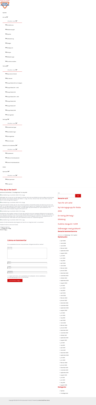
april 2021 (62, 347)
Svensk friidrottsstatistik (13, 162)
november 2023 (64, 275)
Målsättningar (10, 57)
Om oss (4, 17)
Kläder (4, 167)
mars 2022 (63, 322)
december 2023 (64, 273)
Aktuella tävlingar (11, 127)
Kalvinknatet (10, 141)
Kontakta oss (10, 25)
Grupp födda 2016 (11, 101)
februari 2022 (63, 325)
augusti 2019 (63, 375)
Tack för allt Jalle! (65, 203)
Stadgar (9, 43)
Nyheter (5, 12)
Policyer (9, 52)
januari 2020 (63, 365)
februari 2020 (63, 362)
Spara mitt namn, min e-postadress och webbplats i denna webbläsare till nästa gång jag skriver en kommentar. (26, 276)
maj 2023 (62, 290)
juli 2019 (62, 377)
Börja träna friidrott (12, 74)
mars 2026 (63, 243)
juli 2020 (62, 357)
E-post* (9, 266)
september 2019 (64, 372)
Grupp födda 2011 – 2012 (13, 87)
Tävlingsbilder (10, 136)
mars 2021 (63, 350)
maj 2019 (62, 382)
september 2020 (64, 355)
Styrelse (9, 34)
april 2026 (63, 240)
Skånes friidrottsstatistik (13, 158)
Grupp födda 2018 (11, 110)
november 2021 (64, 332)
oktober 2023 (63, 278)
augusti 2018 (63, 385)
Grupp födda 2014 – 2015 (13, 96)
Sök (59, 193)
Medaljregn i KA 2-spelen (71, 235)
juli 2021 (62, 342)
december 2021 (64, 330)
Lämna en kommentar (5, 192)
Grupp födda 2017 (11, 105)
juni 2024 (62, 258)
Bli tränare (9, 78)
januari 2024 (63, 270)
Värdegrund (10, 47)
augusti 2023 (63, 283)
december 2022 (64, 303)
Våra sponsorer (10, 179)
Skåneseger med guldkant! (69, 228)
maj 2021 (62, 345)
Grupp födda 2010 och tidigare (14, 83)
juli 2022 (62, 313)
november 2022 (64, 305)
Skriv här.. (10, 247)
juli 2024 (62, 255)
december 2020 (64, 352)
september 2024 (64, 250)
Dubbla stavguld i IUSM (68, 224)
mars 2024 (63, 265)
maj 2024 (62, 260)
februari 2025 (63, 248)
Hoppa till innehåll (5, 0)
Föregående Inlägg (5, 228)
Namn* (9, 261)
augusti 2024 (63, 253)
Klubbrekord (10, 153)
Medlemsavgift (11, 29)
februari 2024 (63, 268)
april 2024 (63, 263)
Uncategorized (16, 192)
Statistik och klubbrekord (9, 145)
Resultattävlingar (11, 131)
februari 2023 (63, 298)
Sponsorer (5, 171)
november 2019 (64, 370)
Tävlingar (5, 119)
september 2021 (64, 337)
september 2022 (64, 307)
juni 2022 (62, 315)
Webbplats (10, 271)
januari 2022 (63, 327)
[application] (7, 17)
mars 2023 (63, 295)
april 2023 (63, 293)
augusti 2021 (63, 340)
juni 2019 (62, 380)
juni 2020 (62, 360)
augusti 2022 (63, 310)
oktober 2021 (63, 335)
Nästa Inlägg (4, 229)
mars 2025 (63, 245)
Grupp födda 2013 (11, 92)
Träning (5, 66)
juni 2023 (62, 288)
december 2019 (64, 367)
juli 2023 (62, 285)
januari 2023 (63, 300)
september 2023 (64, 280)
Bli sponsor (9, 184)
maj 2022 (62, 317)
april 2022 (63, 320)
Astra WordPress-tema (44, 400)
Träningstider (10, 114)
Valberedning (10, 38)
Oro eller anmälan (11, 61)
